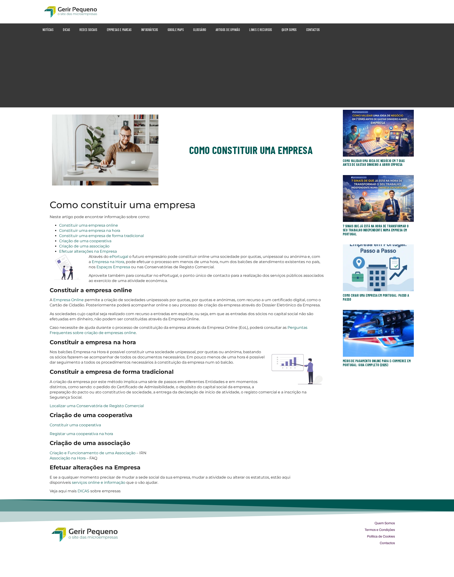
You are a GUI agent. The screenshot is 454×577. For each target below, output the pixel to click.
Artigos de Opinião (228, 30)
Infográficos (149, 30)
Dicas (66, 30)
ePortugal (119, 256)
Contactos (313, 30)
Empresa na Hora (108, 262)
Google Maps (176, 30)
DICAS (83, 491)
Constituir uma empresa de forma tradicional (101, 235)
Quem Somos (289, 30)
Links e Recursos (260, 30)
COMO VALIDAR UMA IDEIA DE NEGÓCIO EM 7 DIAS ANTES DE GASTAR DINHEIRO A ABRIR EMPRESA (374, 163)
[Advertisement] (227, 72)
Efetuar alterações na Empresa (88, 251)
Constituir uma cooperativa (75, 425)
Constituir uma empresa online (88, 225)
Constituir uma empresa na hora (89, 230)
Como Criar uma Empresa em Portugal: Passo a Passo (376, 297)
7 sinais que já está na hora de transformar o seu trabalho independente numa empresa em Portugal (376, 230)
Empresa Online (68, 300)
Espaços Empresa (113, 267)
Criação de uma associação (84, 246)
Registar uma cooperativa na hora (81, 434)
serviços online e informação (98, 482)
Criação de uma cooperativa (85, 241)
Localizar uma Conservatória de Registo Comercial (97, 406)
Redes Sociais (88, 30)
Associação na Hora (68, 458)
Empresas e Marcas (119, 30)
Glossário (199, 30)
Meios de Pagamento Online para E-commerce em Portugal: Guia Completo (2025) (377, 363)
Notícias (48, 30)
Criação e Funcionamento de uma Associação (92, 453)
